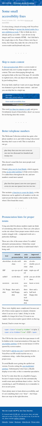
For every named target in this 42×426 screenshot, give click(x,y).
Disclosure (18, 422)
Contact (11, 422)
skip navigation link (11, 67)
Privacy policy (35, 422)
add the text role (17, 351)
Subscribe (5, 422)
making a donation (19, 418)
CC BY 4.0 (16, 414)
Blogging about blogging (23, 2)
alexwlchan (6, 3)
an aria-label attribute (14, 172)
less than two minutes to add (19, 109)
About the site (26, 422)
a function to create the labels (23, 192)
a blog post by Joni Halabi (17, 169)
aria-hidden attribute (9, 343)
